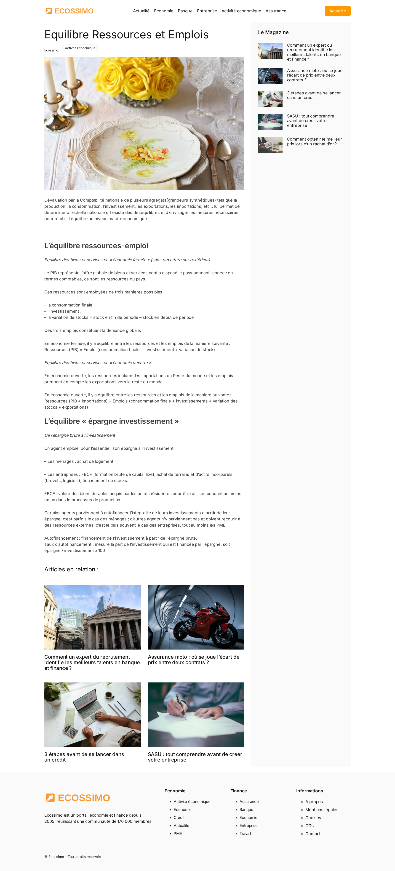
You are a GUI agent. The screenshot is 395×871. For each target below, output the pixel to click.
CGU (309, 825)
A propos (314, 801)
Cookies (313, 817)
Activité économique (192, 801)
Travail (245, 833)
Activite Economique (80, 48)
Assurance (249, 801)
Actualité (337, 10)
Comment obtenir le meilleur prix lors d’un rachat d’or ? (314, 141)
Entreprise (249, 825)
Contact (312, 833)
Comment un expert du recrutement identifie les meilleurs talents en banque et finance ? (92, 662)
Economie (183, 809)
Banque (246, 809)
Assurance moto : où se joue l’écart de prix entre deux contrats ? (194, 660)
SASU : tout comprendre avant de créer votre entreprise (195, 757)
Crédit (179, 817)
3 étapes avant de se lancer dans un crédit (84, 757)
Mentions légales (321, 809)
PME (178, 833)
